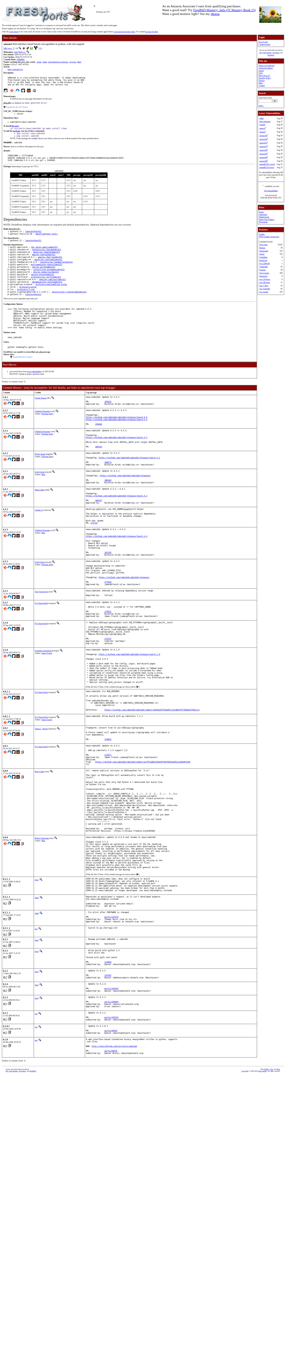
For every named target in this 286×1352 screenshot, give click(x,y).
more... (261, 105)
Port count (263, 245)
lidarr (79, 62)
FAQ (261, 73)
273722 (94, 523)
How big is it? (264, 75)
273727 (107, 639)
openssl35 (263, 143)
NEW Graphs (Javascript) (269, 237)
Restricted (263, 260)
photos (215, 14)
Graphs (262, 234)
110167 (107, 975)
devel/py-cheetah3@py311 (46, 252)
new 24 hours (264, 279)
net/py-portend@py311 (43, 267)
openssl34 (263, 135)
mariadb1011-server (267, 164)
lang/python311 (33, 231)
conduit (262, 125)
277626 (107, 582)
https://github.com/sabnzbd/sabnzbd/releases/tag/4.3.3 (116, 536)
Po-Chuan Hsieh (41, 603)
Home (261, 212)
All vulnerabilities (271, 191)
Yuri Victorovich (41, 592)
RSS (278, 1069)
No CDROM (264, 263)
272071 (107, 755)
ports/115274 (111, 917)
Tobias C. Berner (41, 729)
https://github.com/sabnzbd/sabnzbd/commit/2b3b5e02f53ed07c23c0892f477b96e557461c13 (151, 710)
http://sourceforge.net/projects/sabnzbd (114, 1046)
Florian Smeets (41, 398)
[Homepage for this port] (5, 91)
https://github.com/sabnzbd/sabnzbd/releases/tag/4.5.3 (116, 437)
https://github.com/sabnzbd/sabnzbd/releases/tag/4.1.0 (129, 654)
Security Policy (265, 78)
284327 (98, 500)
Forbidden (263, 257)
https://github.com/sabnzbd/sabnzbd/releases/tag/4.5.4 (116, 417)
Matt (43, 474)
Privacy (262, 80)
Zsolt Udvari (40, 472)
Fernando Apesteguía (43, 651)
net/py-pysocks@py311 (42, 274)
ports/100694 (111, 1002)
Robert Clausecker (42, 838)
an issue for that (151, 32)
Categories (263, 214)
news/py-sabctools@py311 (52, 279)
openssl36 (263, 150)
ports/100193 (111, 1017)
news (10, 48)
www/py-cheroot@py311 (43, 254)
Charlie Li (39, 510)
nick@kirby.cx (19, 52)
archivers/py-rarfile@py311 (46, 277)
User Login (263, 42)
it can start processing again (124, 32)
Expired (262, 270)
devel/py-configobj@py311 (48, 259)
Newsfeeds (263, 222)
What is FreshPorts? (267, 65)
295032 (107, 402)
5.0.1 (5, 48)
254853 (107, 739)
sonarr (39, 62)
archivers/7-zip (25, 289)
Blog (261, 83)
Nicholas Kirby (47, 414)
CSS (271, 1069)
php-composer (265, 121)
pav (36, 929)
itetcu (37, 898)
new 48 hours (264, 282)
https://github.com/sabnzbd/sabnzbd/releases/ (125, 475)
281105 (107, 552)
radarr (45, 62)
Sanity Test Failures (266, 219)
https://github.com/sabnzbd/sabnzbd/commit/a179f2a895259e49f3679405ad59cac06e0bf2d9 (142, 762)
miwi (37, 880)
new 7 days (263, 285)
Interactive (263, 276)
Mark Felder (40, 490)
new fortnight (264, 289)
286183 (107, 480)
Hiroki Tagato (40, 454)
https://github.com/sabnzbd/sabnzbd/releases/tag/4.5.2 (129, 458)
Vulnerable (263, 267)
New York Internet (265, 53)
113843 (107, 962)
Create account (264, 44)
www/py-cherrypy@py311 (50, 257)
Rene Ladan (39, 771)
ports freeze (13, 32)
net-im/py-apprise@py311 (44, 247)
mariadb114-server (266, 167)
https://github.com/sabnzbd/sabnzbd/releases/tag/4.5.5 (116, 419)
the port (15, 126)
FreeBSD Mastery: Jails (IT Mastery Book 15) (224, 10)
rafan (37, 913)
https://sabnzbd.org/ (15, 69)
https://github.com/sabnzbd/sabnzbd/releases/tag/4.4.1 (116, 496)
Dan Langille (262, 1071)
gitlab (261, 118)
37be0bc (21, 59)
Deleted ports (264, 217)
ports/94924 (110, 1031)
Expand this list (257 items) (17, 107)
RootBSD (271, 55)
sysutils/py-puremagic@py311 (49, 269)
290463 (98, 424)
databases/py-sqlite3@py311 (47, 282)
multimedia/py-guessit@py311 (46, 264)
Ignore (261, 254)
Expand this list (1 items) (22, 357)
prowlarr (72, 62)
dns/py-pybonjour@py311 (46, 272)
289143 (98, 447)
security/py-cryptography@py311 (69, 292)
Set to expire (264, 273)
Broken (262, 248)
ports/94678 (110, 1051)
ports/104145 (111, 988)
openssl (262, 128)
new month (263, 292)
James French (46, 653)
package (16, 131)
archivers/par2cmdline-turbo (51, 284)
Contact (262, 85)
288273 (107, 462)
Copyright (244, 1071)
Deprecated (263, 251)
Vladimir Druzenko (42, 411)
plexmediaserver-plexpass (58, 62)
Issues (261, 70)
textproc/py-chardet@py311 (46, 250)
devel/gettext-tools (47, 234)
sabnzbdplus (37, 371)
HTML (266, 1069)
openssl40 (263, 157)
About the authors (266, 68)
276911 (107, 611)
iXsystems (275, 53)
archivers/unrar (28, 287)
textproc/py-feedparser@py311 (56, 262)
